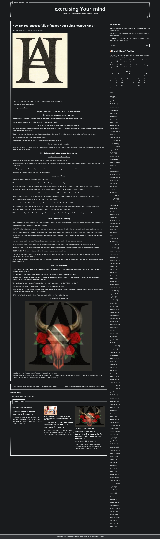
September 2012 (114, 358)
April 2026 (112, 101)
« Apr (111, 92)
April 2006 (112, 523)
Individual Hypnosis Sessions (23, 411)
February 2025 (113, 125)
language (84, 375)
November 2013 (114, 318)
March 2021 (113, 193)
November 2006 (114, 511)
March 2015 (113, 278)
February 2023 (113, 156)
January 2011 (113, 401)
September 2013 (114, 324)
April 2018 (112, 235)
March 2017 (113, 242)
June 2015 (112, 269)
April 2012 (112, 373)
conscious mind (27, 375)
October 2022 (113, 159)
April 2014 (112, 306)
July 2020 (112, 208)
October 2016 (113, 248)
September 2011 (114, 389)
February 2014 (113, 312)
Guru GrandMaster (23, 373)
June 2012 (112, 367)
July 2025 (112, 113)
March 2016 (113, 257)
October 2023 (113, 144)
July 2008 (112, 459)
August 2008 (113, 456)
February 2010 (113, 419)
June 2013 (112, 333)
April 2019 (112, 211)
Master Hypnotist (93, 375)
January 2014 (113, 315)
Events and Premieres (63, 416)
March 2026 (113, 104)
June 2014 (112, 300)
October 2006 (113, 514)
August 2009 (113, 435)
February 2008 (113, 474)
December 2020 (114, 202)
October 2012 (113, 355)
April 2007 (112, 496)
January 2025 (113, 128)
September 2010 (114, 407)
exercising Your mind (80, 8)
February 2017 (113, 245)
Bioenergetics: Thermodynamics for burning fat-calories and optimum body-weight (88, 436)
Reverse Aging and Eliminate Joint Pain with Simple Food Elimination (129, 60)
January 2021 (113, 199)
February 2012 (113, 379)
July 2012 (112, 364)
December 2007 (114, 480)
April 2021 (112, 190)
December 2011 (114, 383)
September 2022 (114, 162)
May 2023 (112, 153)
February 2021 (113, 196)
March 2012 (113, 376)
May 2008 (112, 465)
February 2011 (113, 398)
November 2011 (114, 386)
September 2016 (114, 251)
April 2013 (112, 340)
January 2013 (113, 349)
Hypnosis (54, 373)
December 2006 (114, 508)
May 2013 (112, 337)
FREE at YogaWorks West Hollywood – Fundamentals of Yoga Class (58, 423)
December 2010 (114, 404)
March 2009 (113, 444)
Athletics (78, 428)
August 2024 (113, 134)
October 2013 (113, 321)
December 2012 (114, 352)
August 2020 (113, 205)
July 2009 (112, 438)
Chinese (19, 375)
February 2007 (113, 502)
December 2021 (114, 174)
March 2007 (113, 499)
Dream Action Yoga (49, 416)
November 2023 (114, 141)
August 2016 (113, 254)
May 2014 (112, 303)
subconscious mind (52, 377)
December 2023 (114, 137)
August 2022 (113, 165)
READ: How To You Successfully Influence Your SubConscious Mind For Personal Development (40, 295)
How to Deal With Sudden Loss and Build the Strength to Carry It (127, 55)
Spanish (43, 377)
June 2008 (112, 462)
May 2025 (112, 116)
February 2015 (113, 281)
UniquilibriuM (90, 431)
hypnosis (78, 375)
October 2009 (113, 428)
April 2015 (112, 275)
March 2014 (113, 309)
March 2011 (113, 395)
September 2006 (114, 517)
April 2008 (112, 468)
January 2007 (113, 505)
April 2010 (112, 413)
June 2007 (112, 490)
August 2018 (113, 229)
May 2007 (112, 493)
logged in (21, 396)
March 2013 (113, 343)
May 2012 (112, 370)
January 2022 (113, 171)
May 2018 (112, 232)
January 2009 (113, 447)
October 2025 (113, 110)
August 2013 (113, 327)
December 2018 (114, 220)
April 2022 (112, 168)
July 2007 (112, 487)
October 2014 (113, 291)
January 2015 (113, 284)
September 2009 (114, 432)
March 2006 (113, 526)
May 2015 (112, 272)
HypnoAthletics (46, 373)
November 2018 (114, 223)
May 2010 (112, 410)
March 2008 (113, 471)
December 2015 (114, 260)
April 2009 (112, 441)
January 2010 (113, 422)
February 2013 (113, 346)
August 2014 (113, 294)
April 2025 (112, 119)
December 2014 (114, 288)
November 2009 (114, 425)
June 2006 (112, 520)
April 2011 (112, 392)
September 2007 (114, 484)
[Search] (146, 17)
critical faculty (37, 375)
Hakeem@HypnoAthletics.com (21, 108)
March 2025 (113, 122)
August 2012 (113, 361)
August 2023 (113, 150)
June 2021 (112, 183)
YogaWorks (47, 419)
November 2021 (114, 177)
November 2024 (114, 131)
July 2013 (112, 330)
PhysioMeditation (35, 377)
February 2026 (113, 107)
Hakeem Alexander (38, 30)
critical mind (45, 375)
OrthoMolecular (80, 431)
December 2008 (114, 450)
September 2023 (114, 147)
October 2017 (113, 238)
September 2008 (114, 453)
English (52, 375)
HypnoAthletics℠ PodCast (122, 51)
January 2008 (113, 477)
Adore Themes (99, 537)
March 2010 (113, 416)
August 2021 (113, 180)
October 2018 (113, 226)
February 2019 (113, 217)
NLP (28, 377)
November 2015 (114, 263)
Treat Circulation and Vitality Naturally (59, 157)
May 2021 (112, 186)
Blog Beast (15, 407)
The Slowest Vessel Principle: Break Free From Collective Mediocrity (129, 65)
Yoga (70, 418)
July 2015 (112, 266)
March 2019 (113, 214)
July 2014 (112, 297)
